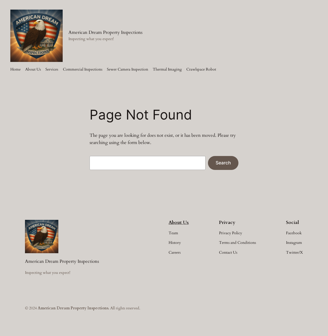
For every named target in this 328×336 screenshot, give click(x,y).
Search (223, 163)
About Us (179, 222)
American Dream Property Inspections (105, 32)
